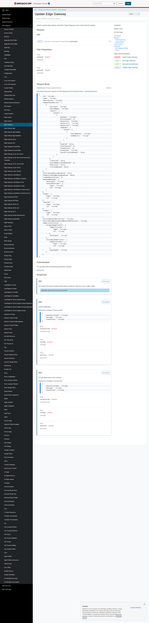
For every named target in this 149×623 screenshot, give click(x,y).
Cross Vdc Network (9, 80)
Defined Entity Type (9, 95)
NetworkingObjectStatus (76, 91)
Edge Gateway (8, 124)
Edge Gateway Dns (9, 143)
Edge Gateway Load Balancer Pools (14, 186)
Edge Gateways (8, 222)
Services (6, 435)
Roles (5, 409)
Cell (5, 58)
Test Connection (8, 457)
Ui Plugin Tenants (9, 479)
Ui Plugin (6, 472)
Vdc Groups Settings (10, 545)
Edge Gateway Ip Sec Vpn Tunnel (13, 154)
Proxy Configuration (9, 376)
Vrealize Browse (8, 571)
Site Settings (7, 442)
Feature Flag (7, 255)
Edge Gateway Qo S (10, 211)
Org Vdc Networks (9, 358)
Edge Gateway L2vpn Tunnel (12, 167)
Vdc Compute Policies (10, 527)
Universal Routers (9, 501)
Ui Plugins (7, 483)
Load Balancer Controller (11, 292)
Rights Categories (9, 406)
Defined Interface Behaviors (12, 102)
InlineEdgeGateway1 (90, 91)
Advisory (6, 36)
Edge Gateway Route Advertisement (14, 215)
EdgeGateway (41, 88)
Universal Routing (9, 505)
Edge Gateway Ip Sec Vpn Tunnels (14, 164)
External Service (8, 252)
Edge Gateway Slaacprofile (11, 219)
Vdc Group (7, 534)
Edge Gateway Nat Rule (11, 197)
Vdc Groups (7, 541)
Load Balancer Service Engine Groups (15, 310)
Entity (5, 237)
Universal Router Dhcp (10, 490)
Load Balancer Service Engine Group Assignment (18, 303)
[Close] (144, 604)
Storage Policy (8, 453)
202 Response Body (121, 48)
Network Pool (8, 329)
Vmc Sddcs (7, 567)
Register (120, 3)
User (5, 508)
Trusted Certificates (9, 464)
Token (6, 461)
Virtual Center (8, 563)
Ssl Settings (7, 446)
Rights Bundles (8, 402)
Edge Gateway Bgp (9, 128)
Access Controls (9, 29)
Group (6, 274)
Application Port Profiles (11, 44)
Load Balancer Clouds (10, 288)
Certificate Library (9, 62)
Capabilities (7, 55)
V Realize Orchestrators (11, 519)
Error (45, 310)
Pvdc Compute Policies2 (11, 384)
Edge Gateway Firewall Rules (12, 150)
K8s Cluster (7, 277)
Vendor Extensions (7, 22)
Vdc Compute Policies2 (10, 530)
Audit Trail (7, 47)
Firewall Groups (8, 266)
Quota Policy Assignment (11, 395)
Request (116, 38)
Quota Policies (8, 391)
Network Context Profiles (11, 325)
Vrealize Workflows (9, 574)
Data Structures (6, 585)
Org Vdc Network (9, 351)
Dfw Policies (7, 106)
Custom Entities (8, 88)
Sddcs (6, 417)
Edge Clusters (8, 121)
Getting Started (6, 14)
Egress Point (7, 226)
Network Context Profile (11, 318)
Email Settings (8, 233)
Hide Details (106, 281)
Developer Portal (40, 4)
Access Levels (8, 33)
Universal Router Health (11, 497)
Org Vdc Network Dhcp (10, 354)
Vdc (5, 523)
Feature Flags (8, 259)
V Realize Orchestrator (10, 516)
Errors (117, 50)
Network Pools (8, 332)
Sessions (6, 439)
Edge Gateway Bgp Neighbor (12, 132)
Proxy (6, 373)
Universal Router (9, 486)
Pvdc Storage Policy (10, 387)
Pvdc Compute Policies (10, 380)
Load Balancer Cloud (10, 285)
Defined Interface (9, 99)
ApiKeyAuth (40, 270)
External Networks (9, 248)
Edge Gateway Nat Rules (11, 200)
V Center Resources (10, 512)
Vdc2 (5, 552)
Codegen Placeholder (10, 69)
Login (128, 3)
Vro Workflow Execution (11, 578)
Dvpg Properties (8, 113)
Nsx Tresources (8, 340)
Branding (6, 51)
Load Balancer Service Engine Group (14, 299)
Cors (5, 77)
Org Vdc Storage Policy (10, 362)
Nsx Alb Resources (9, 336)
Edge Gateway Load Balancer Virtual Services (17, 193)
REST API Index (6, 589)
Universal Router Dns (10, 494)
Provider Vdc (7, 369)
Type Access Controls (10, 468)
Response (117, 46)
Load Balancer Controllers (11, 296)
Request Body (119, 42)
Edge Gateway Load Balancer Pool (14, 182)
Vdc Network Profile (9, 549)
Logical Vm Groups (9, 314)
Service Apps (8, 431)
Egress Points (8, 230)
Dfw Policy (7, 110)
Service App (7, 428)
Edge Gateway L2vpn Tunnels (12, 171)
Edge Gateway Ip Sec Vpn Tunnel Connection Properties (17, 159)
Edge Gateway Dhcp (10, 139)
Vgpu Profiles (8, 556)
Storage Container (9, 450)
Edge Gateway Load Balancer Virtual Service (16, 189)
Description (117, 35)
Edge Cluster (7, 117)
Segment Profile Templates (11, 424)
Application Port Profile (10, 40)
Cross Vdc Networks (10, 84)
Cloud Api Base (8, 66)
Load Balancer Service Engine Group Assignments (18, 307)
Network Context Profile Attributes (13, 321)
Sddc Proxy (7, 413)
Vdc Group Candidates (10, 538)
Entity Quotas (8, 241)
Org (5, 347)
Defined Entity (8, 91)
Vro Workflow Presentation (11, 582)
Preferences (7, 365)
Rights (6, 398)
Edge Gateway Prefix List (11, 204)
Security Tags (8, 420)
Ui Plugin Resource (9, 475)
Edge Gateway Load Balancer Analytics (15, 178)
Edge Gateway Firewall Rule (12, 146)
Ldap (5, 281)
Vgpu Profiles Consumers (11, 560)
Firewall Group (8, 263)
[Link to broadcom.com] (23, 3)
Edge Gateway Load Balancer (12, 175)
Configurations (8, 73)
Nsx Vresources (8, 343)
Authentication (6, 18)
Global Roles (7, 270)
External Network (9, 244)
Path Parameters (120, 40)
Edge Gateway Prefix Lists (11, 208)
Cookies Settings (135, 607)
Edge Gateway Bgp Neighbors (12, 135)
